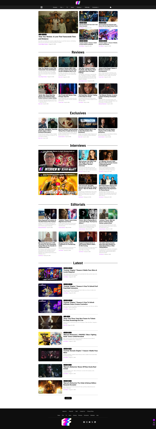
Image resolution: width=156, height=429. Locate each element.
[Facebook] (84, 422)
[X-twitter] (92, 422)
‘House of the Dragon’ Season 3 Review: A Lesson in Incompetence (108, 70)
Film (61, 7)
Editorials (87, 7)
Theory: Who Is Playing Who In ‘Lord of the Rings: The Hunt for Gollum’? (88, 221)
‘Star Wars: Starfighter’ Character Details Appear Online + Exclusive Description (47, 131)
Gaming (79, 7)
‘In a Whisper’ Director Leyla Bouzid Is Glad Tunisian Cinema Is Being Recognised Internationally (108, 164)
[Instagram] (86, 422)
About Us (64, 411)
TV (67, 7)
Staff (76, 411)
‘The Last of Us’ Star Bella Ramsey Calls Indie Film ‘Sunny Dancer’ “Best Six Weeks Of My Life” (88, 188)
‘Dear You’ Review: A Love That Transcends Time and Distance (47, 69)
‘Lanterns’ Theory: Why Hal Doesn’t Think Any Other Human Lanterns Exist (107, 221)
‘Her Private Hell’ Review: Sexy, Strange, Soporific (67, 95)
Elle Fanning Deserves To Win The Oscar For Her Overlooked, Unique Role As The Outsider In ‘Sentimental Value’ (47, 245)
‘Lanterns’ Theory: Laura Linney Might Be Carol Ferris (68, 220)
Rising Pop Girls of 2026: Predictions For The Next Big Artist (67, 244)
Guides (70, 268)
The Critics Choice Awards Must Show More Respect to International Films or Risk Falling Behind (107, 245)
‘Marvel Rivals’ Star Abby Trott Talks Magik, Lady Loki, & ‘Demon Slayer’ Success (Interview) (87, 164)
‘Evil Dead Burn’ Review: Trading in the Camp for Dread (88, 95)
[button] (62, 7)
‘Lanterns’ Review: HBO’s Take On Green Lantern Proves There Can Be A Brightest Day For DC (67, 70)
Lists (97, 415)
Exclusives (95, 7)
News (85, 22)
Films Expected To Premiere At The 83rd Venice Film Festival (47, 220)
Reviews (55, 7)
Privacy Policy (90, 411)
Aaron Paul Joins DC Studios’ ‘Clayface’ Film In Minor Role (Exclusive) (106, 131)
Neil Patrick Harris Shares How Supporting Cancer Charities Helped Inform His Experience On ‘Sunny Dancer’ (108, 188)
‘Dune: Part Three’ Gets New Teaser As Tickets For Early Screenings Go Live (79, 319)
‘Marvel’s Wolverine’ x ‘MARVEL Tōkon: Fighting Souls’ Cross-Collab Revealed (79, 335)
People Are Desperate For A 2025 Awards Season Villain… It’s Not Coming (87, 244)
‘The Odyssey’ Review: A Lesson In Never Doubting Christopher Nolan (108, 96)
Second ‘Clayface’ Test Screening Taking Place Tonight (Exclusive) (68, 130)
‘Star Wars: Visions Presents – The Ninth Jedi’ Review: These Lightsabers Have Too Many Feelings (87, 70)
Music (72, 7)
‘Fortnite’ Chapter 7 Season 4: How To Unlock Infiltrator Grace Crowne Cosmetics (78, 303)
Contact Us (82, 411)
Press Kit (71, 411)
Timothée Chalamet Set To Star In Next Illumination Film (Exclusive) (87, 131)
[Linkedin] (95, 422)
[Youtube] (89, 422)
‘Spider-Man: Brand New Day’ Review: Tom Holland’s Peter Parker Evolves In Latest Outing (47, 96)
